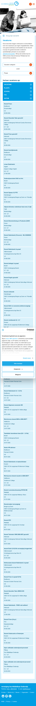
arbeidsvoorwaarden (9, 54)
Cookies (14, 701)
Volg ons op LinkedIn (6, 696)
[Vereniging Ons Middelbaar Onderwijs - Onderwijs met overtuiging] (12, 4)
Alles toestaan (18, 363)
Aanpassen (17, 369)
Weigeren (18, 374)
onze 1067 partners (12, 338)
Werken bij (10, 692)
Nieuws (17, 692)
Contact (32, 692)
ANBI (2, 701)
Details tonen (27, 358)
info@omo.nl (26, 689)
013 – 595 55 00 (12, 689)
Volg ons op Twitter (10, 696)
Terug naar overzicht (12, 36)
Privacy (8, 701)
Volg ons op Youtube (3, 696)
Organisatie (25, 692)
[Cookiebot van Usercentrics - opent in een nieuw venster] (26, 330)
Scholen (3, 692)
